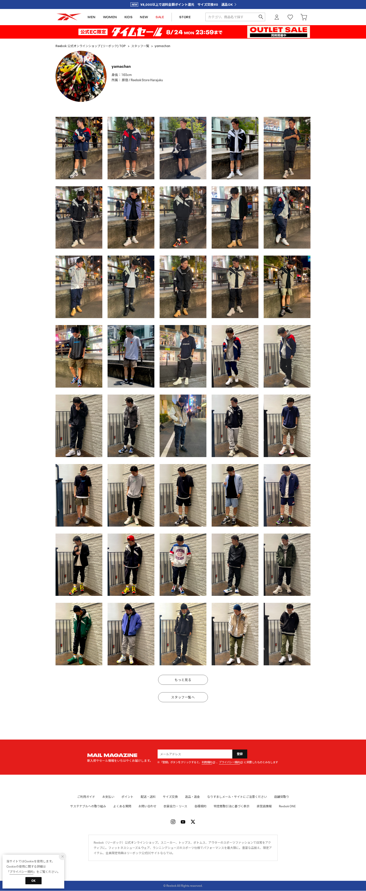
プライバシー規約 (229, 762)
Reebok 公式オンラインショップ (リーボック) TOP (91, 46)
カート (303, 17)
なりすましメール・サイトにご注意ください (237, 796)
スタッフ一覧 (140, 46)
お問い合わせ (147, 806)
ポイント (127, 796)
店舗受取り (281, 796)
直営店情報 (264, 806)
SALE (160, 17)
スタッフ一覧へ (183, 697)
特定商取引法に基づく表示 (231, 806)
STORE (185, 17)
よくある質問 (122, 806)
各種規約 (200, 806)
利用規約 (207, 762)
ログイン (277, 17)
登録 (240, 754)
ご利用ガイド (86, 796)
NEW (144, 17)
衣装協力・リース (175, 806)
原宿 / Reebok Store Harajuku (142, 80)
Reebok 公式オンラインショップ (69, 17)
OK (33, 880)
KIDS (128, 17)
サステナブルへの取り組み (88, 806)
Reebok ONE (287, 806)
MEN (92, 17)
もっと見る (183, 680)
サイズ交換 (170, 796)
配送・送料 (148, 796)
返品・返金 (192, 796)
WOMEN (110, 17)
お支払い (108, 796)
